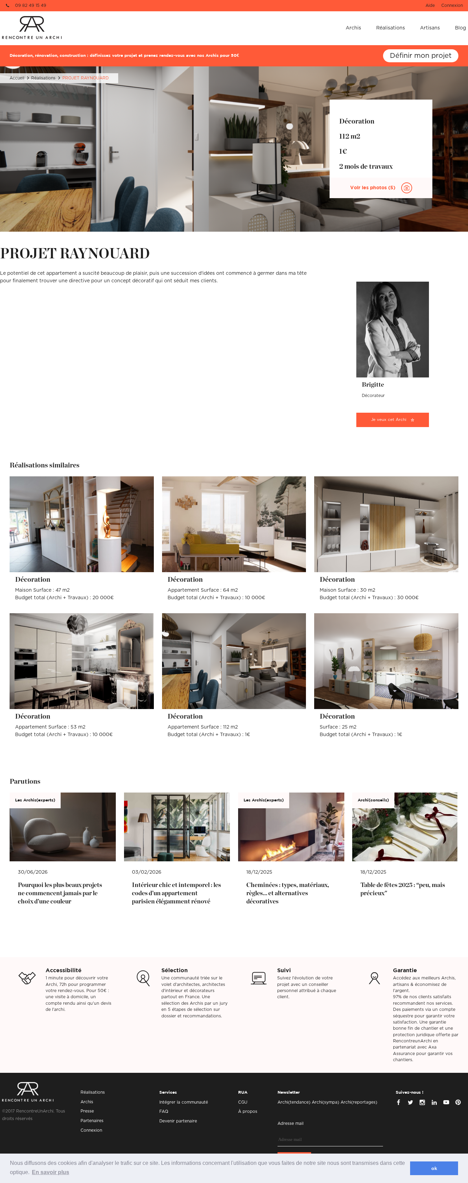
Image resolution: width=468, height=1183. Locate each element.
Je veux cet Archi (388, 420)
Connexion (452, 5)
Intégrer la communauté (183, 1102)
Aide (430, 5)
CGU (242, 1102)
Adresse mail (291, 1123)
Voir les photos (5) (373, 188)
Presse (87, 1111)
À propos (247, 1111)
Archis (353, 28)
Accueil (17, 78)
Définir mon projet (421, 55)
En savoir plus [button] (50, 1172)
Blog (460, 28)
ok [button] (434, 1168)
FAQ (163, 1111)
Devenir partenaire (178, 1121)
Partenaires (92, 1121)
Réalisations (390, 28)
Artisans (430, 28)
